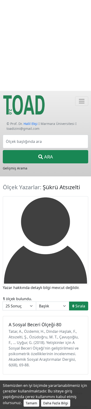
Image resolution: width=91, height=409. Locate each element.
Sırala (79, 306)
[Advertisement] (45, 45)
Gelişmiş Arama (15, 168)
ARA (48, 157)
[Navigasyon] (81, 101)
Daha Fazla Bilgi (55, 403)
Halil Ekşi (31, 123)
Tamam (31, 403)
